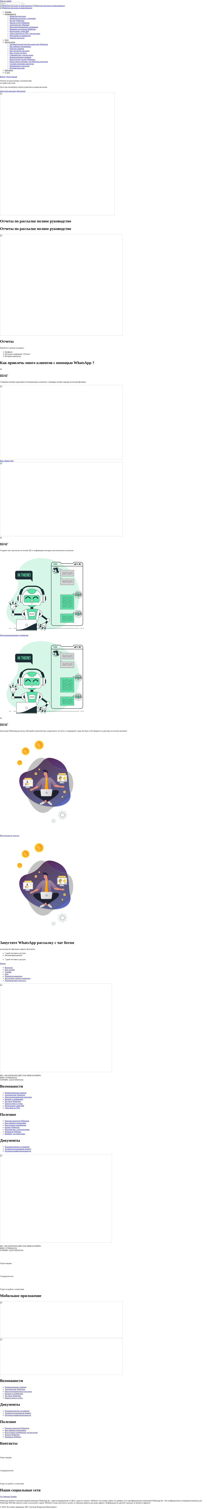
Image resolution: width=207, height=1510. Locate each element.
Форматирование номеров (20, 57)
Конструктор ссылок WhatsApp (22, 59)
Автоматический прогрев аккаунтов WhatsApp (29, 44)
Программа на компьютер (20, 36)
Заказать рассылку (17, 38)
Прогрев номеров (17, 49)
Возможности (10, 14)
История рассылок (17, 68)
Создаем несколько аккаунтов (22, 64)
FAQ (7, 40)
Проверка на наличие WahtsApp (23, 29)
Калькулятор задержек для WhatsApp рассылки (29, 62)
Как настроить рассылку (20, 51)
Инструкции (10, 42)
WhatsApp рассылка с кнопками (23, 18)
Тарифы (8, 12)
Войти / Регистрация (8, 77)
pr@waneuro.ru (10, 1464)
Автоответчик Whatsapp (19, 25)
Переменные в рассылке (19, 66)
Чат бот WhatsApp (17, 21)
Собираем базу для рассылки (21, 55)
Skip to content (5, 1)
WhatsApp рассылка (18, 16)
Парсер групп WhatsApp (19, 23)
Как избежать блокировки (20, 46)
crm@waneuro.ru (11, 1477)
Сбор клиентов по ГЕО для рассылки (25, 34)
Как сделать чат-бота (18, 53)
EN (8, 73)
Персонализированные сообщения (24, 27)
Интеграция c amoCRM (19, 31)
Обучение (9, 70)
